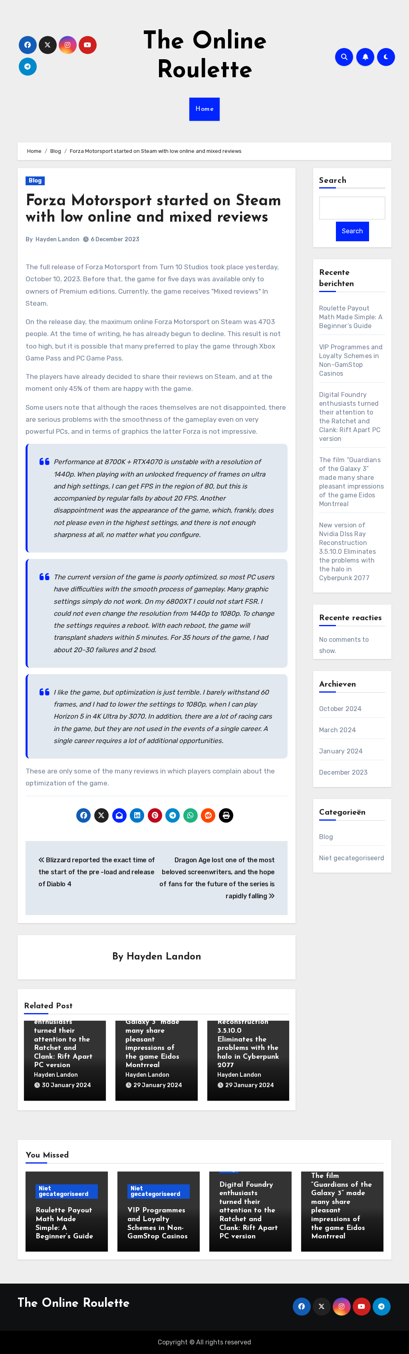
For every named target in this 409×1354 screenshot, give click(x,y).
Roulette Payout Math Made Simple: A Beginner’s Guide (351, 317)
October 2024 (340, 709)
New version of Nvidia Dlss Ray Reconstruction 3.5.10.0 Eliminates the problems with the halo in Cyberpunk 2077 (347, 551)
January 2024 (341, 751)
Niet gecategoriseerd (351, 858)
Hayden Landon (57, 239)
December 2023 (343, 772)
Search (333, 181)
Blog (35, 180)
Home (204, 109)
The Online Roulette (74, 1304)
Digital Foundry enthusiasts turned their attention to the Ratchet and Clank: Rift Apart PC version (63, 1040)
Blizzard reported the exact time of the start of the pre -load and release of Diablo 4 (96, 872)
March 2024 (337, 730)
